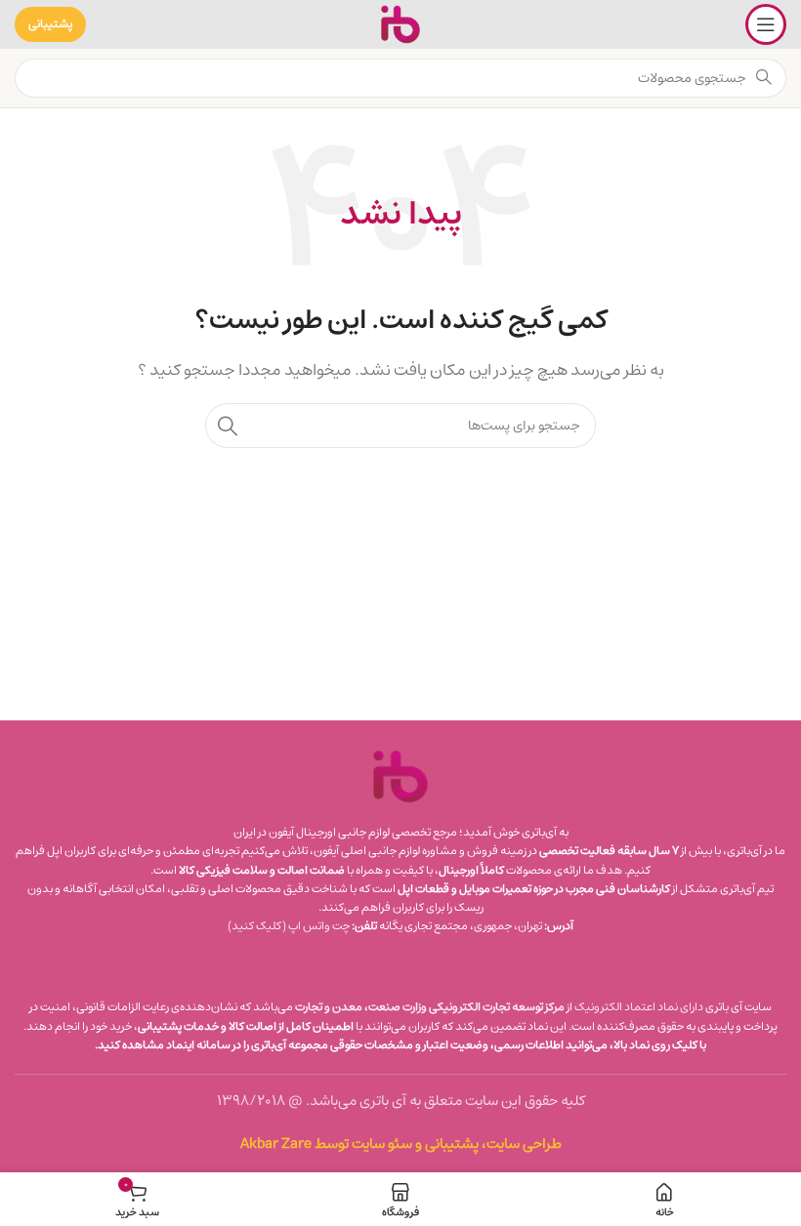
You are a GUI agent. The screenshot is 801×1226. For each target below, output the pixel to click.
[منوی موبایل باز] (766, 24)
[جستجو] (227, 425)
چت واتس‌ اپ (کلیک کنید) (289, 926)
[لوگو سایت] (400, 24)
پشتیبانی (50, 24)
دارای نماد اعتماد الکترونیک (638, 1007)
